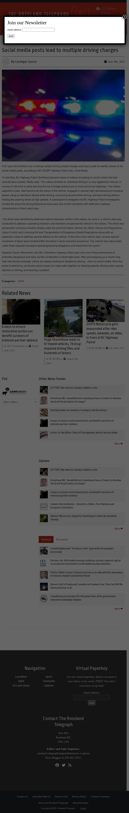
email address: (14, 29)
